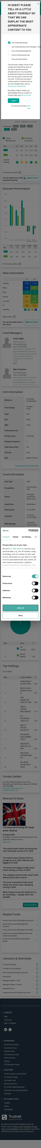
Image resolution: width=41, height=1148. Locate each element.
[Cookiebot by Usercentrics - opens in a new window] (28, 530)
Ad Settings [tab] (26, 537)
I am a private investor (19, 59)
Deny (20, 615)
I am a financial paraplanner (21, 51)
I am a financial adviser (20, 43)
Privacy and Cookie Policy (17, 86)
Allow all (20, 608)
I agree (13, 100)
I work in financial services (21, 55)
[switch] (35, 583)
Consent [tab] (6, 537)
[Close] (38, 4)
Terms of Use (26, 95)
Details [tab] (15, 537)
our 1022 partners (16, 549)
